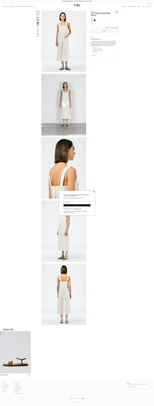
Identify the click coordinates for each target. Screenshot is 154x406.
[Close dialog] (94, 191)
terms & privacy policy (77, 208)
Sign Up (77, 205)
